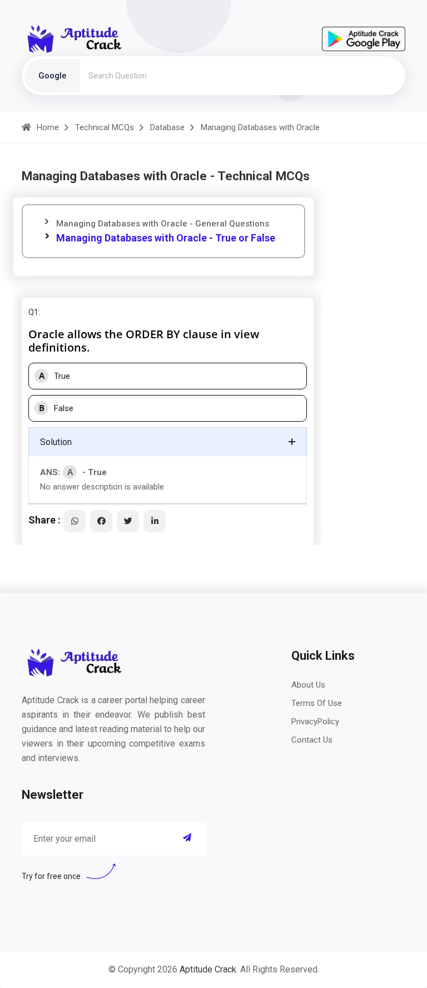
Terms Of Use (316, 703)
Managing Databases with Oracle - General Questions (162, 224)
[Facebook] (101, 521)
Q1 (33, 312)
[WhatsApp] (74, 521)
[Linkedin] (154, 521)
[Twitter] (128, 521)
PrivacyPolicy (315, 722)
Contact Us (311, 740)
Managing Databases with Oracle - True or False (165, 238)
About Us (308, 685)
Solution (56, 442)
